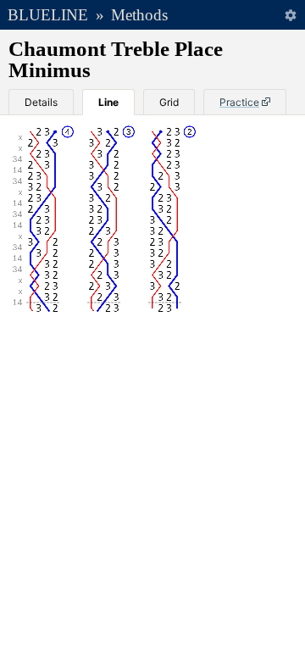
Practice (239, 102)
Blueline (48, 15)
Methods (139, 15)
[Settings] (290, 15)
